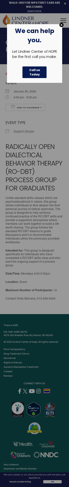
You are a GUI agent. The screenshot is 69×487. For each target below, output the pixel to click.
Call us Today (34, 72)
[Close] (61, 25)
